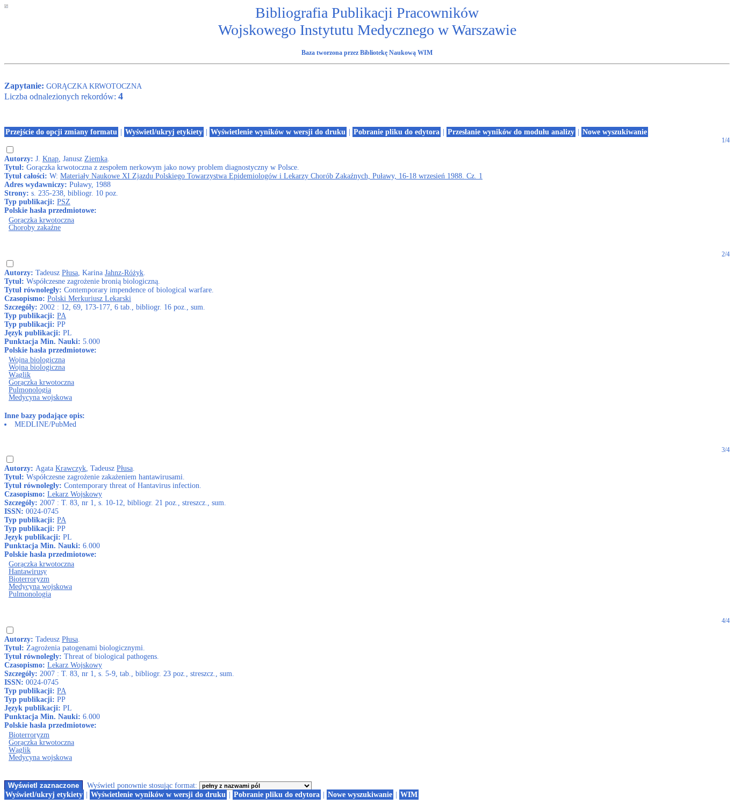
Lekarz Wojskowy (74, 494)
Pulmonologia (30, 390)
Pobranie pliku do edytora (397, 132)
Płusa (70, 273)
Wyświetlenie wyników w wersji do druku (278, 132)
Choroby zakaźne (35, 228)
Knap (50, 159)
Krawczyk (70, 468)
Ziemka (95, 159)
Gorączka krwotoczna (41, 220)
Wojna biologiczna (37, 360)
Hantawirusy (28, 572)
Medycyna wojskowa (40, 397)
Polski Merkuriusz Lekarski (89, 299)
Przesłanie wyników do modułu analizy (511, 132)
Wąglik (20, 375)
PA (61, 316)
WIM (409, 795)
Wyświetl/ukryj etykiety (164, 132)
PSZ (63, 202)
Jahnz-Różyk (124, 273)
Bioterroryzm (29, 579)
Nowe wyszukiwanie (614, 132)
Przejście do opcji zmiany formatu (61, 132)
